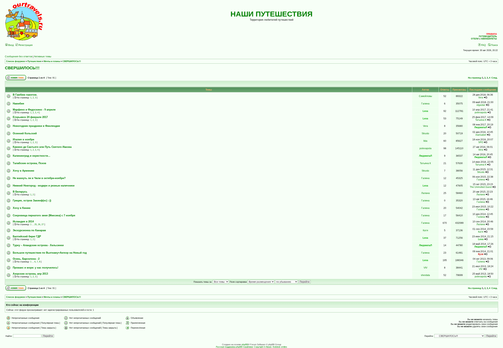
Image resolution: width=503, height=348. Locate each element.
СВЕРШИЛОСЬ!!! (71, 61)
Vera (480, 97)
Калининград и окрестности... (31, 155)
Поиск (494, 45)
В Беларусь (20, 191)
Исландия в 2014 (23, 221)
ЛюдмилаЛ (480, 127)
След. (494, 78)
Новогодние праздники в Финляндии (36, 125)
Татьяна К (480, 120)
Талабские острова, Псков (29, 163)
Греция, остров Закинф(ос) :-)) (32, 200)
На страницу (474, 78)
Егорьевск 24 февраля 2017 (30, 117)
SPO (480, 142)
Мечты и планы (52, 61)
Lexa (425, 111)
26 (39, 224)
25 (35, 224)
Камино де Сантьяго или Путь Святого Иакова (42, 146)
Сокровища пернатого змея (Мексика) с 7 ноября (44, 215)
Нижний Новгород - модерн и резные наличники (43, 185)
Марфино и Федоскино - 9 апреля (34, 109)
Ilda (425, 141)
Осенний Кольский (25, 133)
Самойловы (425, 96)
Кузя (480, 254)
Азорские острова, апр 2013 (30, 273)
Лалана (425, 193)
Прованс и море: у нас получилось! (35, 267)
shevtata (425, 275)
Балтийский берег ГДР (27, 236)
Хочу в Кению (21, 207)
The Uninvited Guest (481, 187)
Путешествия (34, 61)
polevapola (481, 112)
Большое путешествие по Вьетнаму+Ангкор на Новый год (50, 252)
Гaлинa (425, 103)
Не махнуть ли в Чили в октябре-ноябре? (39, 178)
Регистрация (25, 45)
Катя (425, 230)
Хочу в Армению (23, 170)
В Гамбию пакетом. (25, 94)
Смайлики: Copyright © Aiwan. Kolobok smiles (265, 347)
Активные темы (42, 56)
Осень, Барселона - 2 (26, 258)
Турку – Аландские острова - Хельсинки (38, 245)
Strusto (425, 133)
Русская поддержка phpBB (229, 347)
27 (42, 224)
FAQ (483, 45)
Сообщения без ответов (18, 56)
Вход (11, 45)
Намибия (18, 103)
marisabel (480, 134)
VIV (425, 267)
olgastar (480, 105)
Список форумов (15, 61)
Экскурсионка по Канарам (29, 230)
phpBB (245, 344)
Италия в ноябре (23, 139)
